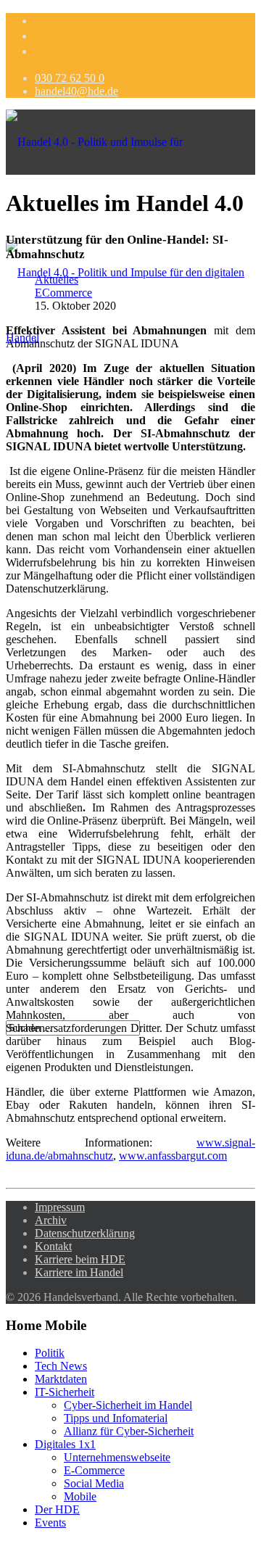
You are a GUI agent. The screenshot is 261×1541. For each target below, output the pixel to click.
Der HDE (57, 1509)
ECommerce (63, 292)
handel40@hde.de (76, 91)
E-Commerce (94, 1470)
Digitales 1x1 (65, 1444)
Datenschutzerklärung (85, 1233)
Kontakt (53, 1246)
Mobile (80, 1496)
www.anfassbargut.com (173, 1155)
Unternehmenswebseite (117, 1457)
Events (50, 1522)
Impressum (60, 1207)
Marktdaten (61, 1379)
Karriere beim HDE (80, 1259)
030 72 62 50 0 (69, 78)
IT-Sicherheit (64, 1392)
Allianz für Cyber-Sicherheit (158, 597)
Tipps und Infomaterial (144, 584)
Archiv (51, 1220)
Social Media (94, 1483)
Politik (50, 1353)
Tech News (61, 1366)
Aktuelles (56, 279)
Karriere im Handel (79, 1272)
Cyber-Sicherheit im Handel (128, 1405)
